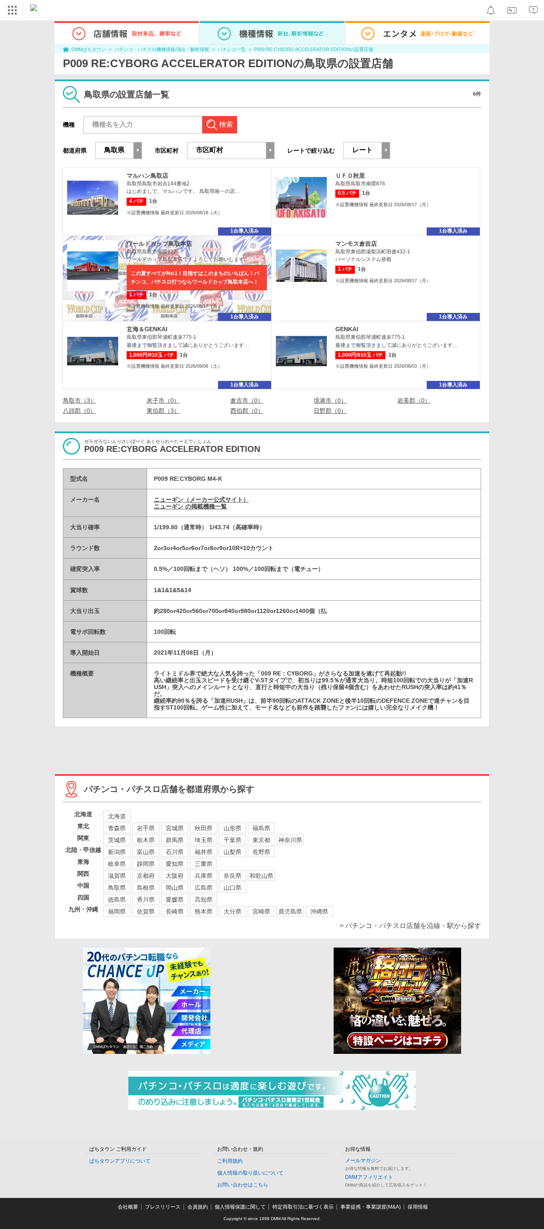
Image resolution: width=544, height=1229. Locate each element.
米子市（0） (163, 400)
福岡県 (117, 911)
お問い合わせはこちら (242, 1185)
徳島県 (117, 899)
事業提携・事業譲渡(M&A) (370, 1207)
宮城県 (175, 828)
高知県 (203, 899)
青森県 (117, 828)
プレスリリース (163, 1207)
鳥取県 (117, 887)
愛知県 (175, 863)
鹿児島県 (290, 911)
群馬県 (175, 840)
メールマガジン (363, 1161)
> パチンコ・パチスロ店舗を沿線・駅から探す (410, 925)
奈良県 (232, 875)
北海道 (117, 816)
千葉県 (232, 840)
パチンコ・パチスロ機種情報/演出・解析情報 (161, 49)
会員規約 (197, 1207)
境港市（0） (330, 400)
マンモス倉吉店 (356, 243)
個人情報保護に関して (240, 1207)
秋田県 (203, 828)
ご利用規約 (230, 1161)
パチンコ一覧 (232, 49)
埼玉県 (203, 840)
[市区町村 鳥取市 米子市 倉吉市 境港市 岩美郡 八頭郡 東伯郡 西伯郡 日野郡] (231, 150)
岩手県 (146, 828)
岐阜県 (117, 863)
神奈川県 (290, 840)
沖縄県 (319, 911)
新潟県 (117, 852)
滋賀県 (117, 875)
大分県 (232, 911)
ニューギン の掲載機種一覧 (190, 506)
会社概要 (128, 1207)
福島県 (261, 828)
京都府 (146, 875)
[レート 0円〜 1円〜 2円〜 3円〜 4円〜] (366, 150)
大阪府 (175, 875)
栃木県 (146, 840)
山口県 (232, 887)
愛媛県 (175, 899)
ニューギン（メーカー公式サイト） (201, 499)
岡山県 (175, 887)
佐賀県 (146, 911)
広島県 (203, 887)
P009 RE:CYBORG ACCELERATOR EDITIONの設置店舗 (313, 49)
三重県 (203, 863)
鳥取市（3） (79, 400)
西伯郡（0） (247, 411)
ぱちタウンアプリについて (119, 1161)
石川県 (175, 852)
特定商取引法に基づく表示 (303, 1207)
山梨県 (232, 852)
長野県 (261, 852)
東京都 (261, 840)
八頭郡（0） (79, 411)
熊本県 (203, 911)
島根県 (146, 887)
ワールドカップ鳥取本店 (159, 243)
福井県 (203, 852)
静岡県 (146, 863)
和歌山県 (261, 875)
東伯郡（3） (163, 411)
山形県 (232, 828)
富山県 (146, 852)
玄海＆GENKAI (147, 329)
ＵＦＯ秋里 (350, 175)
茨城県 (117, 840)
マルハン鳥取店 (147, 175)
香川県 (146, 899)
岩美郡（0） (414, 400)
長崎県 (175, 911)
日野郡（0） (330, 411)
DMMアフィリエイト (369, 1177)
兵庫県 (203, 875)
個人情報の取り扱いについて (250, 1173)
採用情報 (418, 1207)
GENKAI (346, 329)
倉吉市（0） (247, 400)
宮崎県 (261, 911)
